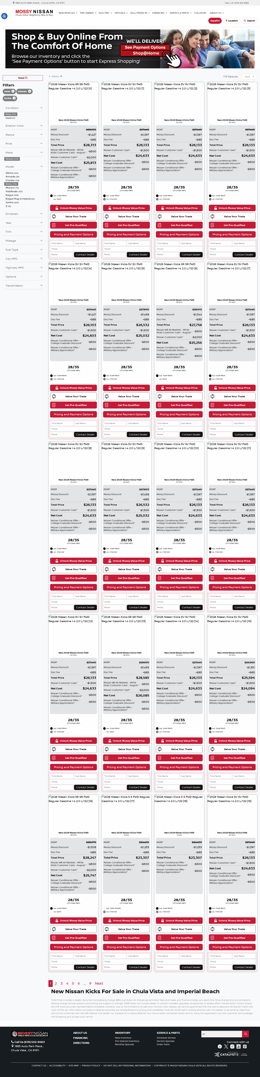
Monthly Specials (124, 1044)
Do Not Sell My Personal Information (127, 1065)
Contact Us (39, 1065)
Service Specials (166, 1041)
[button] (4, 16)
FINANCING (80, 1037)
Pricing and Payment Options (73, 234)
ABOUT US (80, 1032)
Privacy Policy (91, 1065)
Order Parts (163, 1044)
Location (233, 20)
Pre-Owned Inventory (127, 1041)
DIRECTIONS (81, 1042)
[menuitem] (23, 114)
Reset (21, 77)
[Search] (245, 1034)
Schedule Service (166, 1037)
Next (99, 983)
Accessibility (57, 1065)
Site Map (74, 1065)
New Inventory (123, 1037)
